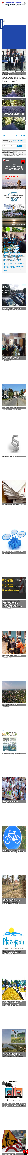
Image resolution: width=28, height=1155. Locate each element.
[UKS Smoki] (14, 213)
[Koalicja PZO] (14, 196)
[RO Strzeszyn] (14, 229)
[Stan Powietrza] (14, 181)
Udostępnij (5, 61)
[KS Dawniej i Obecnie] (14, 206)
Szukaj (19, 145)
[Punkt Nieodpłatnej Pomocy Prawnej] (14, 166)
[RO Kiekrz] (14, 222)
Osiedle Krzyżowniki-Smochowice (25, 1151)
